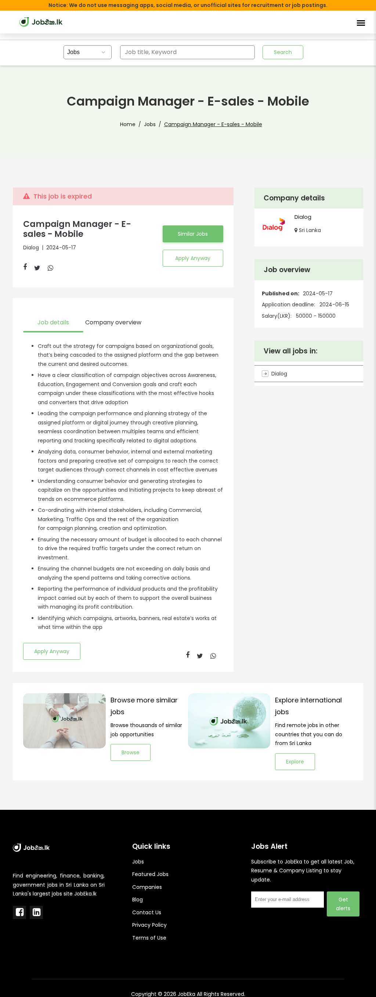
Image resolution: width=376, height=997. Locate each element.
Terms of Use (149, 937)
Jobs (150, 124)
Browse (131, 752)
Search (283, 52)
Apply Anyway (192, 258)
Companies (147, 887)
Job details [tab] (53, 322)
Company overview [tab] (113, 322)
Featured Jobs (150, 874)
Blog (137, 899)
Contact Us (146, 912)
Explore (295, 761)
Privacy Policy (149, 925)
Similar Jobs (193, 234)
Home (127, 124)
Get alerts (343, 904)
